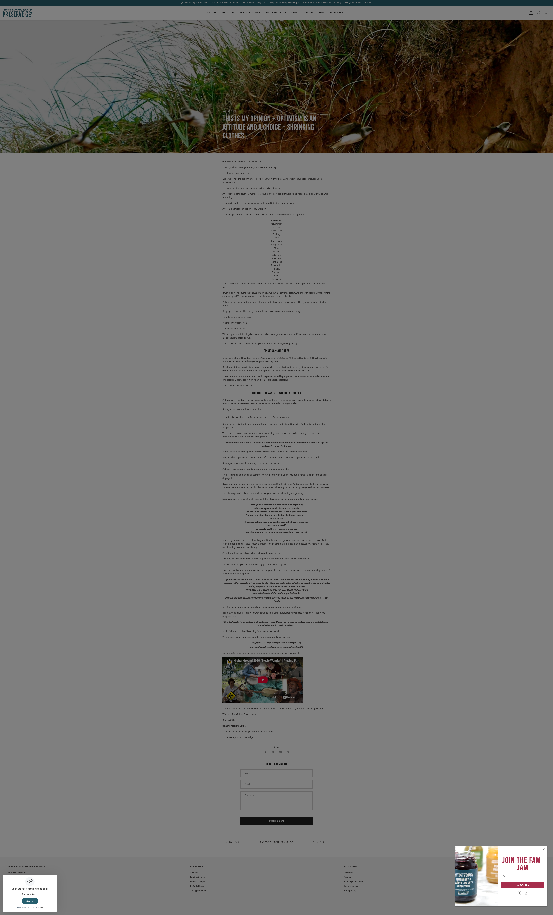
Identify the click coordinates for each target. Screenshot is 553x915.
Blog (322, 13)
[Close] (543, 849)
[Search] (539, 13)
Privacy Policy (350, 891)
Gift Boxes (228, 13)
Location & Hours (197, 877)
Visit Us (211, 13)
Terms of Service (351, 886)
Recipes (309, 13)
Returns (347, 877)
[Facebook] (519, 893)
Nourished (336, 13)
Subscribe (523, 885)
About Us (194, 873)
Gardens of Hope (197, 882)
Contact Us (348, 873)
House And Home (276, 13)
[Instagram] (526, 893)
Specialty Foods (250, 13)
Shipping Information (353, 882)
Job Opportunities (198, 891)
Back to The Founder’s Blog (276, 842)
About (295, 13)
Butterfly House (197, 886)
